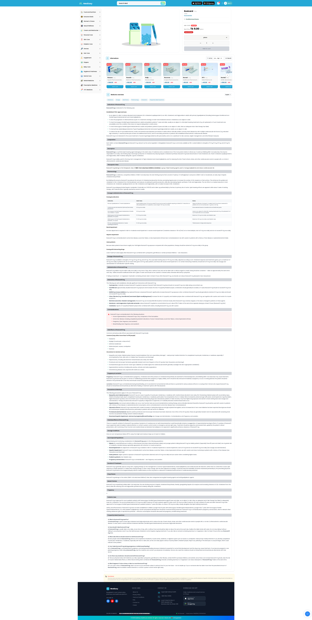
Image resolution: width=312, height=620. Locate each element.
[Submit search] (163, 3)
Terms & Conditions (138, 597)
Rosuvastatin (188, 15)
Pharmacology (135, 100)
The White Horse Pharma (192, 19)
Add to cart (207, 48)
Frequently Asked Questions (157, 100)
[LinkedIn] (116, 601)
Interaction (144, 100)
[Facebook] (108, 601)
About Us (135, 592)
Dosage (118, 100)
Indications (110, 100)
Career (135, 605)
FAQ (134, 600)
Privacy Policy (137, 594)
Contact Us (136, 602)
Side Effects (126, 100)
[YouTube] (112, 601)
